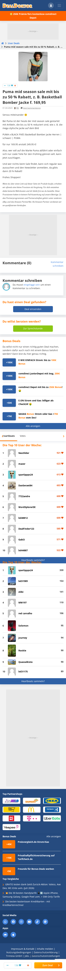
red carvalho (25, 613)
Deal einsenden (33, 309)
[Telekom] (32, 818)
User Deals (14, 43)
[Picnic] (11, 818)
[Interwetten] (11, 809)
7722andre (24, 496)
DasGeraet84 (25, 485)
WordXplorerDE (27, 507)
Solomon (23, 625)
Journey (22, 637)
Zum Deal (47, 965)
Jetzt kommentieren (32, 108)
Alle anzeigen (33, 426)
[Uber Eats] (52, 818)
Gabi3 (21, 539)
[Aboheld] (11, 800)
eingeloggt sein (32, 284)
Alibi (20, 591)
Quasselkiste (25, 661)
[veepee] (11, 826)
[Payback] (52, 809)
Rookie (22, 650)
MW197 (22, 602)
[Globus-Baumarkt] (32, 800)
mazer (21, 463)
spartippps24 (25, 474)
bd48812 (23, 517)
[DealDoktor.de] (17, 5)
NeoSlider (23, 452)
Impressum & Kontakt (22, 948)
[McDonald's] (32, 809)
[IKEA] (52, 800)
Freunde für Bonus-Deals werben (36, 868)
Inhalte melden (45, 948)
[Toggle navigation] (59, 5)
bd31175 (23, 671)
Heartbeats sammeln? (33, 560)
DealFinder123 (26, 528)
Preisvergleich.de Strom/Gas (33, 841)
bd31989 (23, 581)
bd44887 (23, 550)
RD (17, 108)
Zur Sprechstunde (33, 328)
